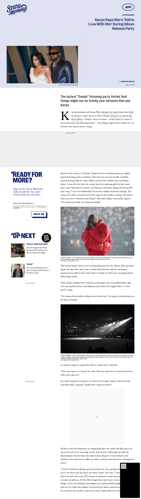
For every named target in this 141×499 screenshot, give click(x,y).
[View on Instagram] (96, 416)
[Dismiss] (137, 464)
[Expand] (122, 464)
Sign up (36, 214)
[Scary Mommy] (16, 9)
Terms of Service (41, 206)
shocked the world (110, 112)
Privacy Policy (16, 208)
